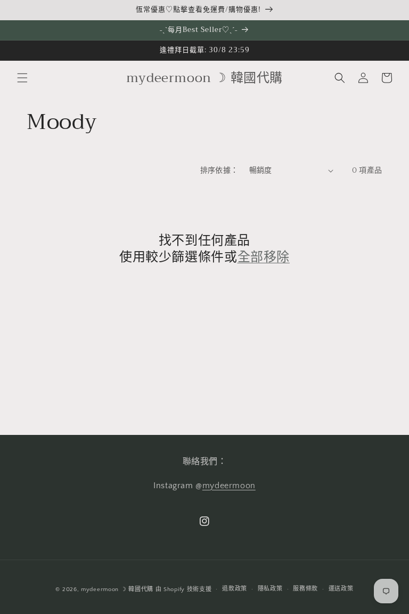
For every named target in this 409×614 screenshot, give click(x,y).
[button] (22, 78)
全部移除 (264, 257)
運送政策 (341, 589)
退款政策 (234, 589)
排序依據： (219, 170)
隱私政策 (270, 589)
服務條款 (305, 589)
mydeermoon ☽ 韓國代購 (117, 589)
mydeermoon (229, 485)
